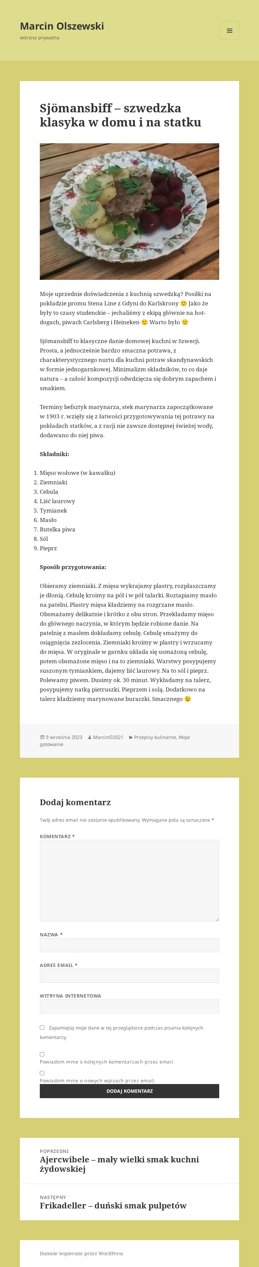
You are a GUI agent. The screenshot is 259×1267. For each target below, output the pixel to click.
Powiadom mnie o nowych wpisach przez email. (97, 1080)
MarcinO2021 (108, 737)
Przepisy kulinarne (155, 737)
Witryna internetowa (71, 996)
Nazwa (51, 934)
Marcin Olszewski (62, 25)
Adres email (59, 965)
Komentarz (57, 836)
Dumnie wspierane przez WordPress (81, 1253)
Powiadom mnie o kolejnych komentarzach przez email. (107, 1061)
